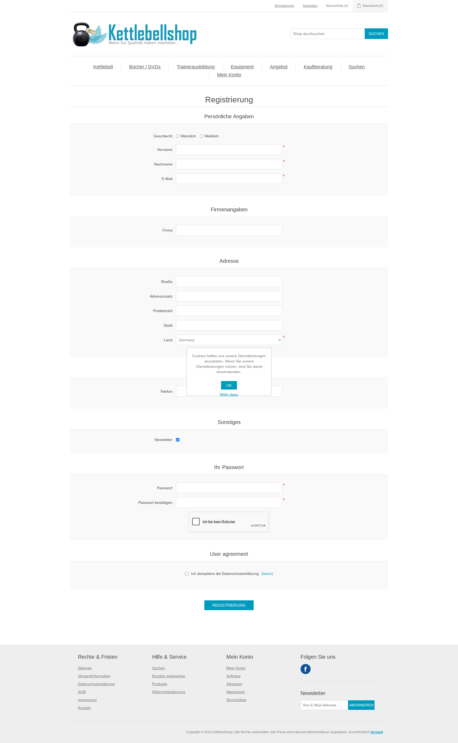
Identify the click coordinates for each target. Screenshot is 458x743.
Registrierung (284, 6)
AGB (82, 692)
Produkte (159, 684)
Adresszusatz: (161, 296)
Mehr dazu (229, 394)
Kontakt (84, 708)
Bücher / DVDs (145, 66)
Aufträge (233, 676)
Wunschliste (236, 700)
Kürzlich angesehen (168, 676)
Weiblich (212, 136)
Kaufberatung (318, 66)
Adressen (234, 684)
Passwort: (165, 488)
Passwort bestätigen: (155, 502)
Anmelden (310, 6)
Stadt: (168, 325)
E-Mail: (167, 179)
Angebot (279, 66)
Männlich (188, 136)
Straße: (167, 281)
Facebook (306, 669)
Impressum (87, 700)
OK (229, 385)
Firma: (167, 230)
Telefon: (166, 391)
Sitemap (85, 668)
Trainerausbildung (196, 66)
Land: (168, 340)
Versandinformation (94, 676)
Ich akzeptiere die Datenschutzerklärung (225, 573)
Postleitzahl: (163, 311)
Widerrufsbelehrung (168, 692)
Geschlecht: (163, 136)
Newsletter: (164, 440)
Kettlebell (103, 66)
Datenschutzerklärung (96, 684)
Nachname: (163, 164)
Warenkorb (235, 692)
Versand (376, 732)
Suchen (357, 66)
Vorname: (165, 149)
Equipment (242, 66)
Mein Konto (229, 74)
